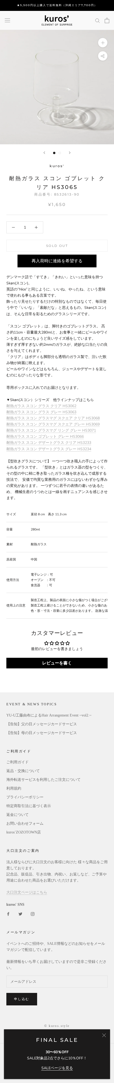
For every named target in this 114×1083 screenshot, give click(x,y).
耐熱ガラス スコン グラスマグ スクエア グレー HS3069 (53, 424)
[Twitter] (20, 914)
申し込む (21, 999)
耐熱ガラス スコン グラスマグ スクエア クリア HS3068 (53, 418)
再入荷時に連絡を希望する (57, 261)
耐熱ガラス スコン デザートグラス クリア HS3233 (48, 442)
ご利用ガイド (17, 762)
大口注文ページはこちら (26, 892)
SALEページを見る (57, 1068)
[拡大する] (102, 42)
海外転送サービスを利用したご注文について (43, 780)
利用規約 (13, 788)
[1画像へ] (54, 153)
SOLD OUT (57, 246)
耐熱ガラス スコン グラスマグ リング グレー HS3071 (51, 430)
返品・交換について (23, 771)
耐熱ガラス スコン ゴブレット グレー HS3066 (45, 436)
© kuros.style (56, 1026)
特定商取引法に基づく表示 (28, 806)
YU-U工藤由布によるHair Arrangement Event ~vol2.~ (48, 715)
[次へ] (70, 152)
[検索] (97, 20)
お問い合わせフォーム (24, 823)
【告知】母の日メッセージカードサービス (41, 733)
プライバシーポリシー (24, 797)
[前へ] (44, 152)
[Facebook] (8, 914)
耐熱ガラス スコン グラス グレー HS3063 (41, 412)
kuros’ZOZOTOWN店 (23, 832)
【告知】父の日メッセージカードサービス (41, 724)
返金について (17, 815)
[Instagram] (32, 914)
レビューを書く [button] (57, 663)
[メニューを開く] (7, 20)
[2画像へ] (60, 153)
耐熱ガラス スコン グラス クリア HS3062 (41, 405)
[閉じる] (104, 1035)
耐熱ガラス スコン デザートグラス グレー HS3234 (48, 449)
